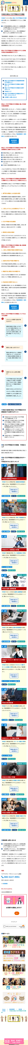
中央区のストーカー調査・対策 (10, 738)
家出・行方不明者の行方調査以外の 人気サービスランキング (14, 94)
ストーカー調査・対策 (19, 741)
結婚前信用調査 (20, 482)
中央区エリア (8, 91)
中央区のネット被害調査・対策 (10, 550)
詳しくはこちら (22, 496)
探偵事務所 (12, 1009)
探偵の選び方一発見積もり (14, 490)
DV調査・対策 (16, 780)
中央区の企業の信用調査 (8, 624)
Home (3, 1009)
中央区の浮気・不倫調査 (8, 514)
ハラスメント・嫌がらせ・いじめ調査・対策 (11, 681)
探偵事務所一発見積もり (14, 141)
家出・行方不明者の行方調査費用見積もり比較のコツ (14, 81)
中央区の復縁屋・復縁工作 (9, 813)
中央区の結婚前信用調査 (8, 478)
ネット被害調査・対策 (19, 553)
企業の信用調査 (17, 627)
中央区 (3, 18)
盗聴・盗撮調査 (18, 592)
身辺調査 (15, 706)
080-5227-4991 (12, 876)
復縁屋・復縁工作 (20, 816)
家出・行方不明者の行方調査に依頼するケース (14, 85)
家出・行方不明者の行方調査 (15, 404)
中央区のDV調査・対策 (8, 777)
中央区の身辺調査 (7, 703)
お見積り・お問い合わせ (11, 97)
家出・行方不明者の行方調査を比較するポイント (14, 88)
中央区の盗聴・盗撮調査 (8, 588)
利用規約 (5, 883)
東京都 (20, 1009)
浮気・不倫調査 (20, 517)
